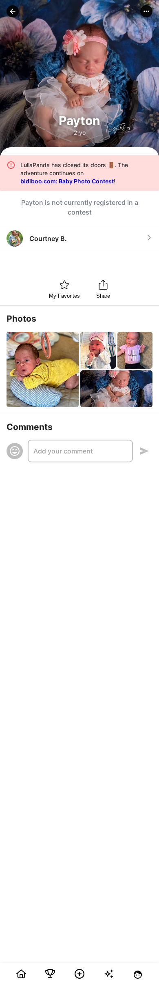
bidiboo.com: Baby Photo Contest (67, 181)
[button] (12, 11)
